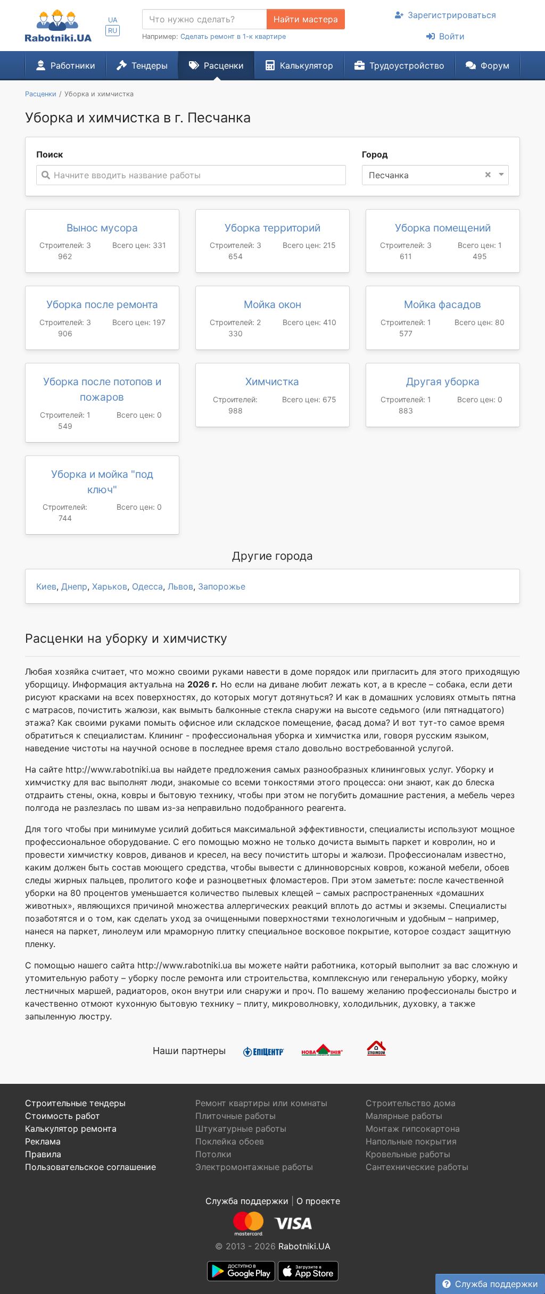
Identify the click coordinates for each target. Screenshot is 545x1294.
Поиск (49, 154)
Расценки (224, 65)
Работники (73, 65)
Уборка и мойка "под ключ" (102, 482)
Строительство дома (411, 1103)
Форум (495, 65)
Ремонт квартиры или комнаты (261, 1103)
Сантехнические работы (417, 1167)
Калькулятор (306, 65)
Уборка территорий (272, 227)
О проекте (318, 1201)
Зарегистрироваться (452, 15)
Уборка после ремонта (102, 304)
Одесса (147, 586)
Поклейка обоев (229, 1141)
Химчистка (272, 381)
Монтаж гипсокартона (413, 1128)
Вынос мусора (102, 227)
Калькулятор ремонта (71, 1128)
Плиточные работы (235, 1115)
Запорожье (221, 586)
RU (112, 31)
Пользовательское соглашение (90, 1167)
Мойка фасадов (442, 304)
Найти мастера (306, 19)
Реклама (43, 1141)
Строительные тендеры (75, 1103)
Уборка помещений (443, 227)
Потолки (213, 1154)
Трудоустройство (406, 65)
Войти (452, 36)
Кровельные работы (408, 1154)
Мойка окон (272, 304)
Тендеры (149, 65)
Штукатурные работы (240, 1128)
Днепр (74, 586)
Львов (180, 586)
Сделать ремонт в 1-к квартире (233, 36)
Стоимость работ (62, 1115)
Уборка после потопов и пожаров (102, 389)
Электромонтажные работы (254, 1167)
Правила (43, 1154)
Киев (46, 586)
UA (113, 20)
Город (375, 154)
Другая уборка (443, 381)
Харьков (109, 586)
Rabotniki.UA (304, 1246)
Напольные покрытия (411, 1141)
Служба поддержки (496, 1284)
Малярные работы (404, 1115)
